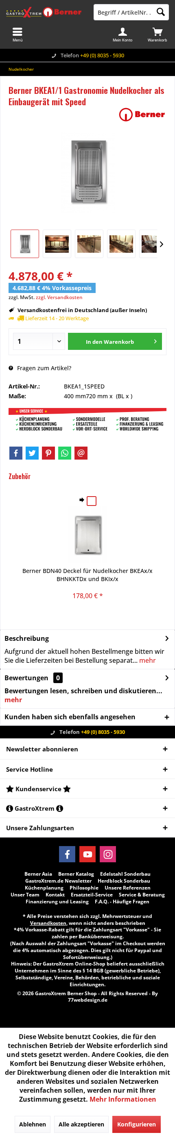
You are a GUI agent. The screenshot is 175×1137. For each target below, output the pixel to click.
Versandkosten (48, 923)
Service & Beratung (142, 895)
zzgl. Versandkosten (59, 297)
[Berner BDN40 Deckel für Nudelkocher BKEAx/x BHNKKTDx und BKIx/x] (87, 534)
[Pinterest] (48, 453)
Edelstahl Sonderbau (125, 874)
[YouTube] (87, 854)
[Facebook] (15, 453)
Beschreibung (26, 638)
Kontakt (55, 895)
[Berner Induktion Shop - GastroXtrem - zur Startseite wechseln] (43, 12)
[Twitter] (32, 453)
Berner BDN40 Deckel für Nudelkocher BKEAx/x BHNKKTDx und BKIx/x (87, 575)
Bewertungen (26, 677)
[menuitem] (157, 34)
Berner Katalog (76, 874)
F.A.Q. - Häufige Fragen (122, 901)
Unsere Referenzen (128, 888)
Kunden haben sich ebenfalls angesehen (70, 716)
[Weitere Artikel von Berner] (142, 114)
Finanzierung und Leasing (57, 901)
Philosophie (84, 888)
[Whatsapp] (64, 453)
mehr (147, 660)
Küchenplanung (44, 888)
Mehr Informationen (123, 1099)
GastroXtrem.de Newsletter (58, 881)
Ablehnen (32, 1124)
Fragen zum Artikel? (43, 368)
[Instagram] (108, 854)
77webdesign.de (87, 999)
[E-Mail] (81, 453)
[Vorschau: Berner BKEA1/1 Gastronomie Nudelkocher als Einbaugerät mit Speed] (25, 244)
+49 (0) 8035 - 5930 (102, 55)
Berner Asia (38, 874)
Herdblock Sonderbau (124, 881)
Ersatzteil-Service (92, 895)
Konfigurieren (136, 1124)
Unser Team (25, 895)
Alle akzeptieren (81, 1124)
